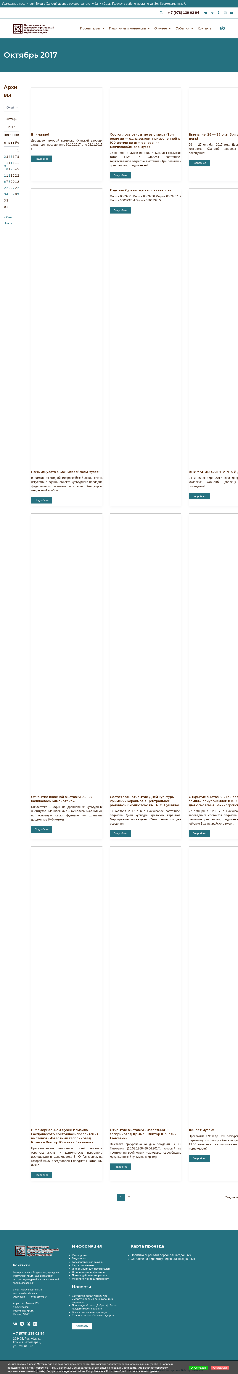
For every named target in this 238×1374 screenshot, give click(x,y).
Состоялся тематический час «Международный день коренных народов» (92, 1299)
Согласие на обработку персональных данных (163, 1258)
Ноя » (8, 223)
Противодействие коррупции (89, 1275)
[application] (102, 28)
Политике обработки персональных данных (132, 1371)
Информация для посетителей (91, 1268)
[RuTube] (231, 13)
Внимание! (40, 134)
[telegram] (212, 13)
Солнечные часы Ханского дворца (93, 1315)
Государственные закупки (87, 1261)
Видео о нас (79, 1258)
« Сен (8, 217)
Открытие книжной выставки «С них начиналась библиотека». (61, 799)
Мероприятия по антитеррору (90, 1278)
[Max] (225, 13)
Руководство (79, 1255)
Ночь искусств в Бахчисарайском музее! (65, 472)
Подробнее (42, 158)
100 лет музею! (201, 1130)
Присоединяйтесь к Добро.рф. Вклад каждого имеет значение (94, 1307)
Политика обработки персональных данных (161, 1255)
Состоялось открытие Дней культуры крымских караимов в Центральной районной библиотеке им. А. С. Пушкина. (145, 801)
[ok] (218, 13)
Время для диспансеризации (89, 1312)
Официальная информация (89, 1272)
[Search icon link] (161, 13)
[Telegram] (22, 1324)
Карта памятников (83, 1265)
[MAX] (35, 1324)
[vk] (205, 13)
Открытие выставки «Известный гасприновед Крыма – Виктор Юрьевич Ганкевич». (143, 1134)
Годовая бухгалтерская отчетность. (141, 190)
